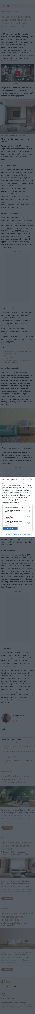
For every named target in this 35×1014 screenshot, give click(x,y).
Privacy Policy (26, 534)
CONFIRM (10, 528)
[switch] (28, 511)
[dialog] (17, 507)
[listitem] (17, 507)
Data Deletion (8, 534)
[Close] (31, 479)
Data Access (17, 534)
